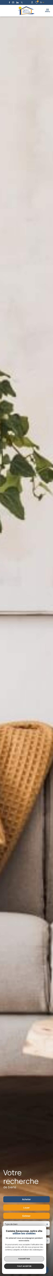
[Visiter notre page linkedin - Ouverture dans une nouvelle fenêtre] (17, 2)
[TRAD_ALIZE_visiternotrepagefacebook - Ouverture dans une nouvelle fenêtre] (9, 2)
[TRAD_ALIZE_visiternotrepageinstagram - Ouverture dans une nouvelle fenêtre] (13, 2)
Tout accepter (24, 1266)
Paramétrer (24, 1258)
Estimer (26, 1215)
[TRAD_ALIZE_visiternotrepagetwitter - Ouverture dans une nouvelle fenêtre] (22, 2)
